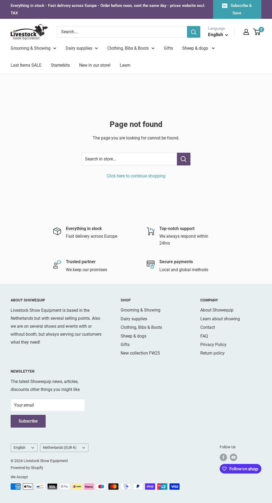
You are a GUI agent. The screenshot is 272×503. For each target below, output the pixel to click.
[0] (257, 32)
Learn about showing (220, 318)
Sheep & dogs (195, 48)
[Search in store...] (183, 159)
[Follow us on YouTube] (233, 457)
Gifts (168, 48)
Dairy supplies (79, 48)
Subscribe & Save (241, 9)
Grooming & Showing (30, 48)
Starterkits (60, 65)
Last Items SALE (26, 65)
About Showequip (216, 310)
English (20, 447)
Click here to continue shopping (136, 175)
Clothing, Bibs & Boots (128, 48)
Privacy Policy (213, 344)
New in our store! (94, 65)
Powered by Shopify (27, 468)
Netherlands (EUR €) (59, 447)
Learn (125, 65)
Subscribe (28, 421)
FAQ (204, 336)
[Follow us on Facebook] (223, 457)
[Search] (193, 32)
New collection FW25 (140, 353)
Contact (207, 327)
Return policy (212, 353)
